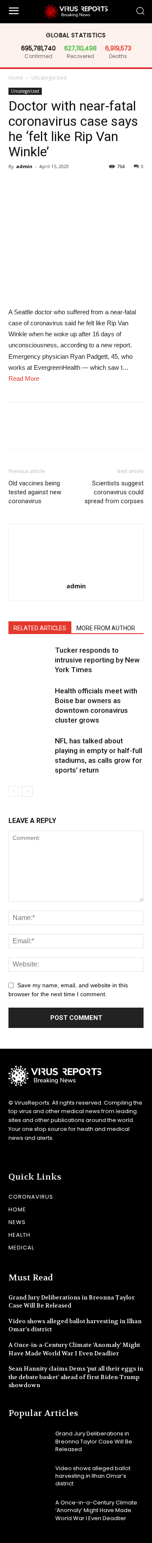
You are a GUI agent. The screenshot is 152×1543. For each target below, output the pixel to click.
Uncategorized (49, 77)
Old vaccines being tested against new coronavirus (34, 492)
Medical (21, 1248)
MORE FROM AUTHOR (105, 628)
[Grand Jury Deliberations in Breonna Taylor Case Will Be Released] (28, 1441)
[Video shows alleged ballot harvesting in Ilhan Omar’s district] (28, 1476)
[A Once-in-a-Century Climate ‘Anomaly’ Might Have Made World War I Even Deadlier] (28, 1511)
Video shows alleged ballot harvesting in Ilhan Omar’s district (92, 1476)
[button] (140, 11)
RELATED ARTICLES (40, 628)
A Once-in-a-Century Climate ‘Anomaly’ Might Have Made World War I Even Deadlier (96, 1510)
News (17, 1222)
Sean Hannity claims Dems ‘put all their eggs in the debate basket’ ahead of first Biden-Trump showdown (75, 1377)
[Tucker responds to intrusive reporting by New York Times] (29, 660)
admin (24, 166)
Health (19, 1235)
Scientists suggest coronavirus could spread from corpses (114, 492)
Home (15, 77)
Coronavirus (30, 1197)
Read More (23, 378)
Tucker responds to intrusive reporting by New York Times (97, 660)
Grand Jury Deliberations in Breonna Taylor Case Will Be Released (93, 1441)
